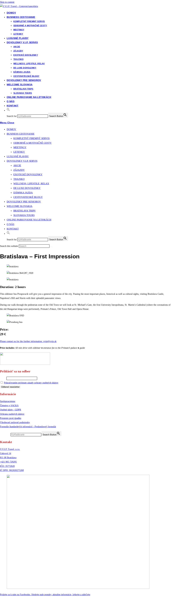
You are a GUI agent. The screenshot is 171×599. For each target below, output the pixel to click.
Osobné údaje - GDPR (10, 409)
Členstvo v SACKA (9, 405)
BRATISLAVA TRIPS (24, 210)
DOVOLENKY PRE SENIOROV (24, 201)
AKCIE (17, 165)
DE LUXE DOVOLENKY (27, 188)
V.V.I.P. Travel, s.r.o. (10, 449)
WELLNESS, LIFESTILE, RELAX (31, 183)
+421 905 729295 (8, 462)
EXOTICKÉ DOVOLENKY (27, 174)
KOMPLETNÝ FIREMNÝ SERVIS (31, 138)
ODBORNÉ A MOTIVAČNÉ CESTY (32, 143)
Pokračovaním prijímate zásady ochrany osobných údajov (31, 382)
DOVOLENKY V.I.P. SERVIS (22, 161)
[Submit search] (51, 246)
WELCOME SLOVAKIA (19, 206)
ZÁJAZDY (19, 170)
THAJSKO (19, 179)
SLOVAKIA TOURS (24, 215)
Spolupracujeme (7, 401)
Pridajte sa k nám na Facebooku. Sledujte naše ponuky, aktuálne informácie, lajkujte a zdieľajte (45, 594)
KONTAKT (13, 228)
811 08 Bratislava (8, 457)
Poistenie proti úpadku (10, 418)
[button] (8, 110)
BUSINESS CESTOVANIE (20, 133)
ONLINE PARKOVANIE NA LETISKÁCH (29, 219)
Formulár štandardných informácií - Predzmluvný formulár (28, 426)
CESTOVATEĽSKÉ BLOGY (28, 197)
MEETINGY (19, 147)
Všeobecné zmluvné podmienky (15, 422)
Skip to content (7, 2)
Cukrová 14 (5, 453)
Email (3, 378)
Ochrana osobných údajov (12, 414)
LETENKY (19, 152)
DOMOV (11, 129)
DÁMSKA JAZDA (23, 192)
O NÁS (10, 224)
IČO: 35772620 (7, 466)
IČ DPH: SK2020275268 (12, 470)
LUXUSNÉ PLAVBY (18, 156)
